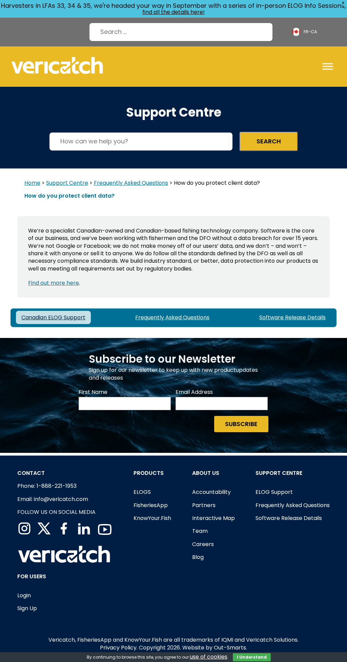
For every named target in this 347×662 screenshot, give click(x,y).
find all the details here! (173, 12)
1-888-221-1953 (57, 486)
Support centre (279, 473)
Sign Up (27, 608)
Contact (31, 473)
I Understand (252, 657)
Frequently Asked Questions (131, 183)
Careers (203, 544)
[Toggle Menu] (327, 66)
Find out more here (53, 283)
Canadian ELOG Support (53, 317)
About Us (205, 473)
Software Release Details (292, 317)
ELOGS (142, 492)
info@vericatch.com (61, 499)
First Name (93, 392)
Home (32, 183)
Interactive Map (213, 518)
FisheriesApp (151, 505)
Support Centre (67, 183)
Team (200, 531)
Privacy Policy (118, 647)
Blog (198, 557)
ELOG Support (274, 492)
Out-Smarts (230, 647)
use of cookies (208, 657)
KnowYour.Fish (152, 518)
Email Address (194, 392)
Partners (204, 505)
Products (149, 473)
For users (31, 576)
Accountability (211, 492)
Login (24, 595)
